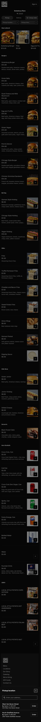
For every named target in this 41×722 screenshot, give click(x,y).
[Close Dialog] (35, 690)
